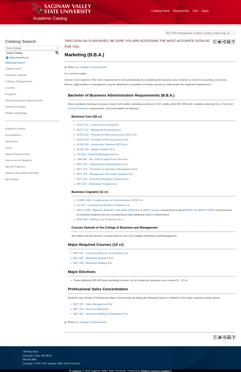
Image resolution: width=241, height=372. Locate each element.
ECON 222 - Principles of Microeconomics (100, 139)
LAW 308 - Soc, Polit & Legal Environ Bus (100, 159)
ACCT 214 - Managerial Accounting (96, 129)
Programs (10, 94)
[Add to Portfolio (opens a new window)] (219, 42)
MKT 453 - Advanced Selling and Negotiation (98, 313)
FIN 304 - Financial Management (95, 154)
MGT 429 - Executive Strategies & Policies (100, 179)
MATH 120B (206, 210)
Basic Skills (222, 104)
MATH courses (151, 210)
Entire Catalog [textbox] (13, 48)
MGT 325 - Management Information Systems (102, 174)
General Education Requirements (24, 100)
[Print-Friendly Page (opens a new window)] (229, 42)
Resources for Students (18, 160)
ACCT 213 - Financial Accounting (95, 124)
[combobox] (200, 33)
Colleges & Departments (18, 81)
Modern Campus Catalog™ (156, 370)
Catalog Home (160, 10)
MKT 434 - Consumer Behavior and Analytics (98, 253)
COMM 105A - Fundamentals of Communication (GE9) (107, 200)
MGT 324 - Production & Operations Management (104, 169)
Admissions (11, 141)
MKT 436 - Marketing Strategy (90, 263)
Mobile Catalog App (16, 113)
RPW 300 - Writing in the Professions (97, 219)
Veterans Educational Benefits (22, 173)
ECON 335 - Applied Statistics (93, 149)
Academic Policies (15, 128)
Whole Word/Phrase (19, 57)
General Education (78, 108)
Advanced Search (15, 62)
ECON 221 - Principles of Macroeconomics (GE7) (104, 134)
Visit (195, 10)
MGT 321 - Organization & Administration (100, 164)
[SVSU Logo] (61, 9)
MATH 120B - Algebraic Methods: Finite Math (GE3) (106, 210)
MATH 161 (192, 210)
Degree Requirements (17, 154)
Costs (8, 147)
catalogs (77, 370)
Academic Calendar (16, 75)
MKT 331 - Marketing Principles (94, 183)
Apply (205, 10)
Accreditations (13, 135)
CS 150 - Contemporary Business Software (101, 205)
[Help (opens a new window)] (233, 42)
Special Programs (15, 166)
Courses (10, 87)
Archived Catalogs (15, 106)
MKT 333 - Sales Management (90, 304)
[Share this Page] (224, 42)
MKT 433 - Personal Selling (88, 309)
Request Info (181, 10)
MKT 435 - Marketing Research (90, 258)
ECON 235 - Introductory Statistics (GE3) (99, 144)
